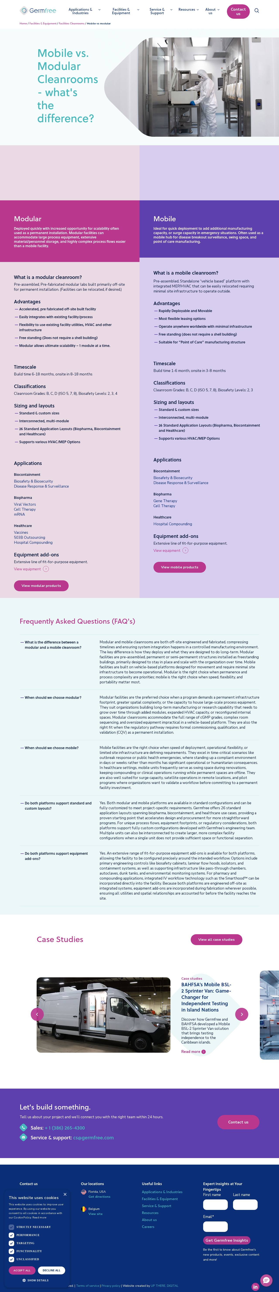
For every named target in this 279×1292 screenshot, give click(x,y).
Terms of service (88, 1286)
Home (23, 23)
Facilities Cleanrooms (72, 23)
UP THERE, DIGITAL (164, 1286)
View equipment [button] (27, 569)
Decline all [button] (51, 1270)
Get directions (99, 1197)
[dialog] (37, 1239)
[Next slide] (241, 1014)
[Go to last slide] (37, 1014)
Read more (39, 1217)
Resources (150, 1212)
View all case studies (216, 939)
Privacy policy (111, 1286)
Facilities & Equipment (42, 23)
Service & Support (156, 1205)
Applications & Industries (162, 1191)
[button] (33, 481)
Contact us (238, 11)
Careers (148, 1226)
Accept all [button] (22, 1270)
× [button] (64, 1194)
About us (149, 1219)
